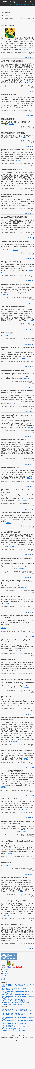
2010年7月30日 (29, 412)
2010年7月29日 (29, 436)
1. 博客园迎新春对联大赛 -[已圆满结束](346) (14, 1009)
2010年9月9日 (30, 281)
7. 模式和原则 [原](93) (8, 1025)
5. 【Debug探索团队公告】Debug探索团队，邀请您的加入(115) (17, 1021)
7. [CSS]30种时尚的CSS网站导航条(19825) (14, 999)
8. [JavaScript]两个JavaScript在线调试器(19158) (15, 1001)
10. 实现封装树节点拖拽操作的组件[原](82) (14, 1030)
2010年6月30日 (29, 874)
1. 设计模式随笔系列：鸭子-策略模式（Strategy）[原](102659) (18, 985)
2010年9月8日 (30, 303)
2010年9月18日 (29, 214)
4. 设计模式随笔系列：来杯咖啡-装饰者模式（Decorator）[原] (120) (18, 1018)
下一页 (31, 949)
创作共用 (8, 967)
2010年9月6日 (30, 329)
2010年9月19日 (29, 146)
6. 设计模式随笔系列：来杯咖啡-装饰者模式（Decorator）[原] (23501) (18, 997)
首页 (26, 1)
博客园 (21, 1)
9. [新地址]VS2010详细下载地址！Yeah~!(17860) (16, 1002)
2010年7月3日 (30, 818)
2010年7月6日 (30, 767)
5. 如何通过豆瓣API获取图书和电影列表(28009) (15, 994)
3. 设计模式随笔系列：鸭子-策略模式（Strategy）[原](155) (18, 1014)
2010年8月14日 (29, 344)
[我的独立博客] (9, 965)
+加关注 (3, 979)
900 (6, 975)
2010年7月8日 (30, 636)
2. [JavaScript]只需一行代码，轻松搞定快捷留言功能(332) (17, 1011)
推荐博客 (7, 973)
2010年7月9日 (30, 612)
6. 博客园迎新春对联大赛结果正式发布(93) (14, 1023)
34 (5, 977)
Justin (6, 970)
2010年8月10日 (29, 367)
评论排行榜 (4, 1007)
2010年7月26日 (29, 464)
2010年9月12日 (29, 258)
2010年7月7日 (30, 714)
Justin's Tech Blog (8, 2)
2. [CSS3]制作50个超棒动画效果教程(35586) (14, 988)
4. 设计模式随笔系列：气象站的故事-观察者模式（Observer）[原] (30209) (18, 992)
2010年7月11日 (29, 555)
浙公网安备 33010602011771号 (12, 1037)
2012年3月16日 (29, 58)
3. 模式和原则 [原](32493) (9, 990)
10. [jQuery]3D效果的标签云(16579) (12, 1004)
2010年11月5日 (29, 115)
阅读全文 (7, 15)
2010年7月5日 (30, 795)
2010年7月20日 (29, 486)
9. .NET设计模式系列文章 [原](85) (11, 1028)
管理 (30, 1)
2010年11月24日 (29, 91)
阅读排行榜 (4, 982)
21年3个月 (8, 971)
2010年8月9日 (30, 387)
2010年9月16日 (29, 238)
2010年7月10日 (29, 577)
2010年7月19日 (29, 509)
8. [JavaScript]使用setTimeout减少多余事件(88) (15, 1027)
